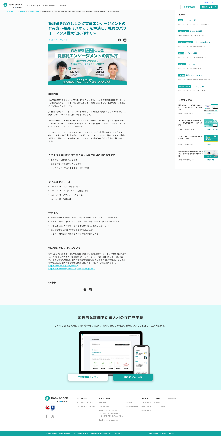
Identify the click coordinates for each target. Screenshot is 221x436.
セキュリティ (146, 410)
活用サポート (146, 406)
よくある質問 (146, 402)
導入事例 (102, 402)
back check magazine (108, 410)
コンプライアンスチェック (86, 406)
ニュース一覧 (21, 11)
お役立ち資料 (189, 7)
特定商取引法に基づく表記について (101, 433)
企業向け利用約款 (51, 433)
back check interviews (108, 420)
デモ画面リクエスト (88, 377)
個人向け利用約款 (64, 433)
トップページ (9, 11)
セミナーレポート (33, 11)
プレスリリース (159, 406)
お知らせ (157, 402)
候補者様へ (172, 398)
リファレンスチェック (85, 402)
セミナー (129, 402)
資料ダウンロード (208, 7)
